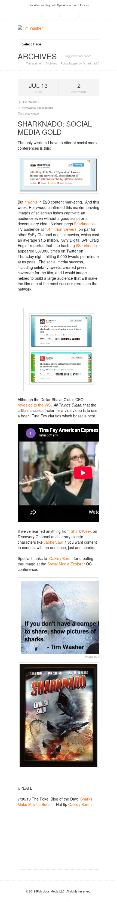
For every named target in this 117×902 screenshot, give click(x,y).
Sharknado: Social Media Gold (55, 127)
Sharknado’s (85, 223)
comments (79, 88)
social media (45, 107)
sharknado (32, 113)
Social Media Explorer (66, 564)
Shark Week (81, 531)
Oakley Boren (61, 558)
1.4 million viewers (60, 229)
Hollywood (28, 107)
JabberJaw (53, 542)
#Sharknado (86, 245)
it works (31, 202)
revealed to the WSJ (35, 405)
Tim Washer (34, 63)
